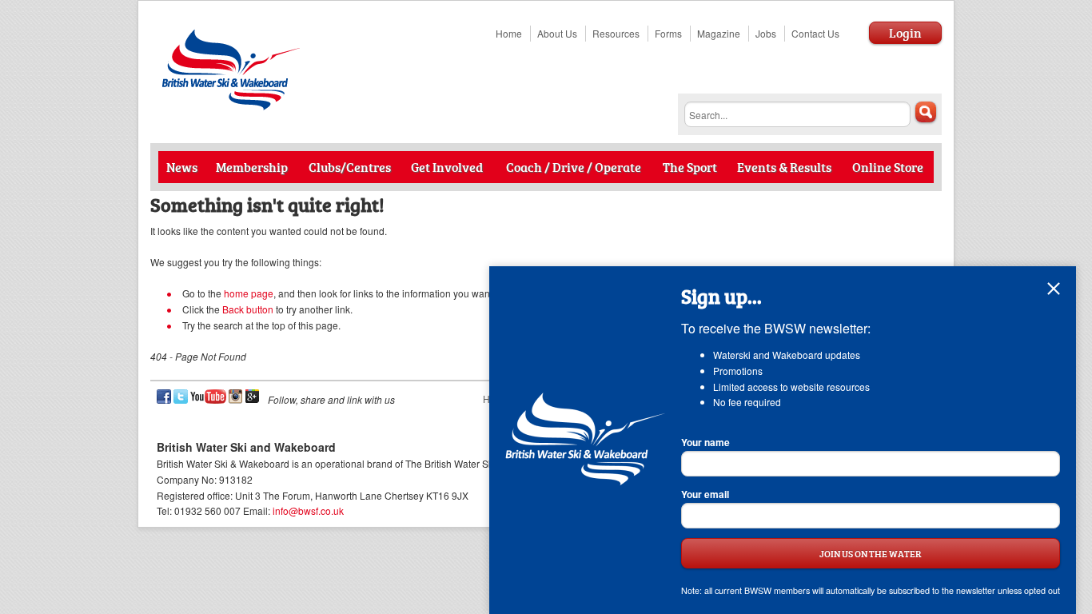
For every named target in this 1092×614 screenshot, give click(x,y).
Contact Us (815, 33)
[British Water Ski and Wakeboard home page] (232, 106)
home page (248, 293)
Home (509, 33)
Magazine (718, 33)
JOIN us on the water (870, 552)
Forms (668, 33)
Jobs (765, 33)
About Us (557, 33)
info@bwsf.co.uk (308, 510)
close (1053, 288)
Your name (705, 442)
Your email (705, 494)
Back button (247, 309)
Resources (616, 33)
